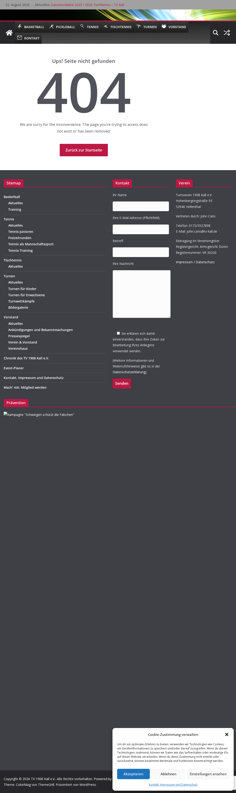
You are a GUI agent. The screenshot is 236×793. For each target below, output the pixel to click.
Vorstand (11, 317)
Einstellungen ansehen (208, 774)
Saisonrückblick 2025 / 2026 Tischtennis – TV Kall (87, 5)
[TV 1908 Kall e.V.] (9, 32)
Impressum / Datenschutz (195, 262)
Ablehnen (168, 774)
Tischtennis (13, 260)
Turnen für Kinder (22, 289)
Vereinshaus (18, 348)
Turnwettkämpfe (21, 301)
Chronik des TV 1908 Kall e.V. (26, 358)
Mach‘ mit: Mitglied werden (25, 387)
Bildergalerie (18, 307)
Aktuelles (15, 203)
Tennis (9, 219)
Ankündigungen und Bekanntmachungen (40, 330)
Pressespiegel (19, 336)
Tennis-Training (20, 250)
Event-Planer (14, 368)
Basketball (12, 197)
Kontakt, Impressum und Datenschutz (173, 785)
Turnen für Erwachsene (26, 295)
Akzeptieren (133, 774)
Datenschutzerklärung (129, 372)
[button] (226, 734)
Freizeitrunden (19, 238)
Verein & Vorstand (22, 342)
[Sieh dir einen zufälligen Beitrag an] (226, 32)
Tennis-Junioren (20, 231)
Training (14, 209)
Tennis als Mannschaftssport (31, 244)
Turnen (9, 276)
